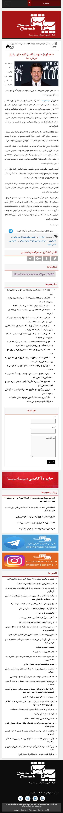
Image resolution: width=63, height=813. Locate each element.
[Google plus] (38, 258)
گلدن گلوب (51, 245)
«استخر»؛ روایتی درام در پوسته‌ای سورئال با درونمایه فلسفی (32, 676)
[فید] (42, 798)
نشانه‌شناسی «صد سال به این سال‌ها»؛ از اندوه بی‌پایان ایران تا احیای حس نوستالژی (30, 509)
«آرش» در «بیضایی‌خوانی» (44, 714)
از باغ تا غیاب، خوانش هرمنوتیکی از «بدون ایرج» (36, 754)
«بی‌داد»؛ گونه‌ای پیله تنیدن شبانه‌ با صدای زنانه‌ (36, 622)
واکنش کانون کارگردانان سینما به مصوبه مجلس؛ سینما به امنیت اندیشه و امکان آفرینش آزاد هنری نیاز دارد (29, 691)
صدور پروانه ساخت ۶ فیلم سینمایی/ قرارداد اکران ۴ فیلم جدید (31, 634)
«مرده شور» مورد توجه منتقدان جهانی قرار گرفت (37, 528)
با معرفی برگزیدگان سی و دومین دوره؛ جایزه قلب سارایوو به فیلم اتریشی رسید (29, 641)
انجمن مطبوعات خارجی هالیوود (23, 237)
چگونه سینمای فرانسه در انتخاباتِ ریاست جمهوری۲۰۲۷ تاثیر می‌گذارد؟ (29, 740)
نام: (54, 417)
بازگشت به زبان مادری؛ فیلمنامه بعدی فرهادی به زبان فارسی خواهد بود (29, 732)
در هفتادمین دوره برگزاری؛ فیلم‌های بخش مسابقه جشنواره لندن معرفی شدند (29, 725)
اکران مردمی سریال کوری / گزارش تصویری (38, 696)
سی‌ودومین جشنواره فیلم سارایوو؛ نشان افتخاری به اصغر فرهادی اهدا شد (29, 683)
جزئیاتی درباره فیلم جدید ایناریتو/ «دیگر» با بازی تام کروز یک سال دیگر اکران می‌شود (30, 320)
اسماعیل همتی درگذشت (45, 647)
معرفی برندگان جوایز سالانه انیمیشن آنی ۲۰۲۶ (31, 306)
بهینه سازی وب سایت (28, 810)
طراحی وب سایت (44, 810)
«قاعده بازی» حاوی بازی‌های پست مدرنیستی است (36, 522)
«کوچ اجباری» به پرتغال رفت (43, 652)
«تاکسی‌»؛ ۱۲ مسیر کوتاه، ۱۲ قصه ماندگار (39, 718)
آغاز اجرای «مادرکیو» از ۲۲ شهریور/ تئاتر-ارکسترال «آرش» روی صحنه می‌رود (29, 658)
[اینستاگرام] (35, 798)
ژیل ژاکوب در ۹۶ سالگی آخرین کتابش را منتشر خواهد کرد (32, 603)
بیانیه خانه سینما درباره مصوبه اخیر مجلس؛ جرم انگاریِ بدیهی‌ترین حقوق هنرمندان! (29, 703)
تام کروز (52, 241)
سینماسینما (46, 100)
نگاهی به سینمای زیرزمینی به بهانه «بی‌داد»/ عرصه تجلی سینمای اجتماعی (29, 670)
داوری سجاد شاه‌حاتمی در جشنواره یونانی (38, 664)
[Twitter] (54, 258)
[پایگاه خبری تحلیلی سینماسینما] (31, 26)
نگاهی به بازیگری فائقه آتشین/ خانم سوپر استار (37, 617)
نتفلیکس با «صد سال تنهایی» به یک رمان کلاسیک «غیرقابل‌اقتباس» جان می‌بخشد (31, 399)
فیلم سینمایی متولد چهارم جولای (33, 241)
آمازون (41, 237)
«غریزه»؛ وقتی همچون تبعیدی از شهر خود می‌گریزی (35, 516)
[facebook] (46, 258)
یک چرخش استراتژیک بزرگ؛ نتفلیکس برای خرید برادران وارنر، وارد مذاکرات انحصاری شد (29, 328)
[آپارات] (27, 798)
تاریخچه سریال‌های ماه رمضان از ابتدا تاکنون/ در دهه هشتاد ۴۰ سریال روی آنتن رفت (30, 500)
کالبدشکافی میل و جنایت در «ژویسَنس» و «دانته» (35, 583)
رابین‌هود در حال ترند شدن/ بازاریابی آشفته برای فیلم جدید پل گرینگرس (29, 590)
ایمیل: (54, 427)
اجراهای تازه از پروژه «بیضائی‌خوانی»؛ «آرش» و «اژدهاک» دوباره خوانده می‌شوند (29, 628)
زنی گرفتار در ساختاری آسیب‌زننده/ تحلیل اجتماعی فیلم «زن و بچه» (29, 748)
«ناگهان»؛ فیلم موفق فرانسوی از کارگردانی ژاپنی (36, 608)
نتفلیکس (12, 241)
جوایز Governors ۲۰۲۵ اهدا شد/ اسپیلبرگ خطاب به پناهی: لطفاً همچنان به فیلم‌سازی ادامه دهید (30, 344)
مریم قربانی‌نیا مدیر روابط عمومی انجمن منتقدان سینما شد (32, 709)
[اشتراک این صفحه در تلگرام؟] (30, 258)
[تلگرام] (20, 798)
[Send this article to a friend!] (11, 47)
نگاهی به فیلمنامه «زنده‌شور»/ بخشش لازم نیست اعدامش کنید (30, 579)
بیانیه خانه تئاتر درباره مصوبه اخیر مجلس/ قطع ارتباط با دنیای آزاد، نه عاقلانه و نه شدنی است (29, 597)
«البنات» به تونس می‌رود (44, 613)
